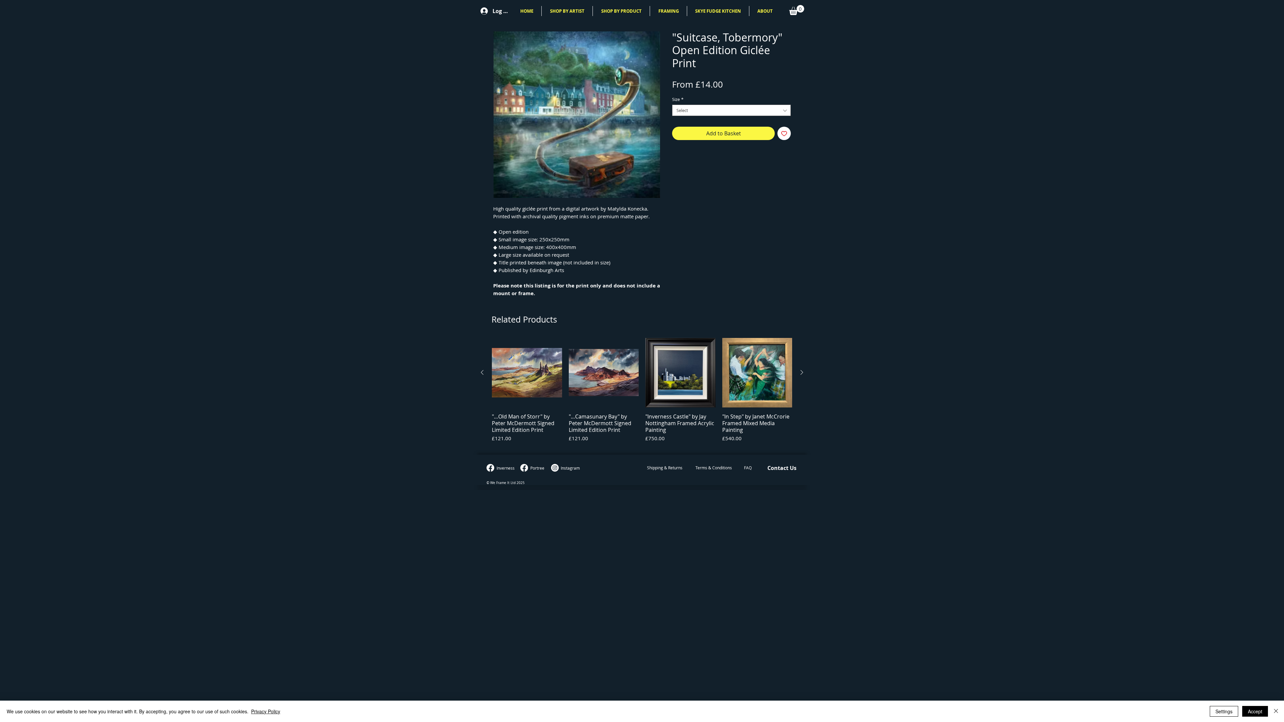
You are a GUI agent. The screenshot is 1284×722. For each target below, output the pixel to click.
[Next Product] (802, 372)
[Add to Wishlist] (784, 133)
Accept (1255, 711)
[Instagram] (555, 468)
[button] (567, 11)
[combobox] (731, 110)
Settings (1224, 711)
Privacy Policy (265, 711)
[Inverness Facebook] (490, 468)
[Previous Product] (482, 372)
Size (677, 99)
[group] (642, 393)
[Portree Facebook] (524, 468)
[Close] (1276, 711)
